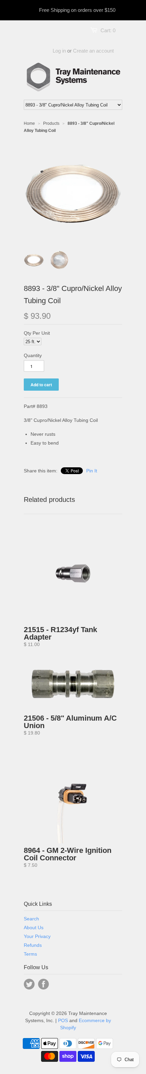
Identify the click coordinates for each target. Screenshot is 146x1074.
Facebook (43, 984)
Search (31, 918)
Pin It (91, 470)
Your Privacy (37, 936)
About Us (33, 927)
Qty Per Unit (37, 333)
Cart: (108, 30)
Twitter (29, 984)
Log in (59, 51)
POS (63, 1020)
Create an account (93, 51)
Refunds (33, 945)
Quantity (33, 355)
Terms (30, 954)
